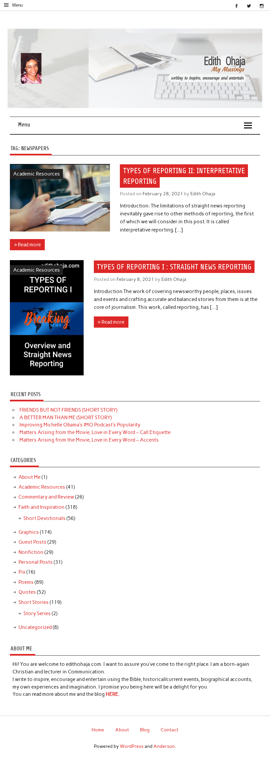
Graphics (28, 532)
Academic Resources (36, 174)
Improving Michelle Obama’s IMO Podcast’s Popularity (79, 425)
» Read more (27, 245)
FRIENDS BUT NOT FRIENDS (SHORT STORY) (68, 410)
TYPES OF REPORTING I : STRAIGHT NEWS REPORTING (174, 266)
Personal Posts (35, 562)
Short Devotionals (44, 518)
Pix (21, 572)
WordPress (132, 746)
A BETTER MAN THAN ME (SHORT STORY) (65, 418)
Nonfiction (30, 552)
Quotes (27, 592)
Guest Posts (32, 542)
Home (98, 729)
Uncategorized (35, 627)
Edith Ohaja (202, 194)
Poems (26, 582)
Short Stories (33, 602)
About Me (29, 477)
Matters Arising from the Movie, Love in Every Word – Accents (89, 440)
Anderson (164, 746)
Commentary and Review (46, 497)
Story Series (37, 613)
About (122, 729)
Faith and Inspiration (41, 507)
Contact (169, 729)
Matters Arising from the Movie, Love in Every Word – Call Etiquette (95, 432)
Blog (144, 729)
